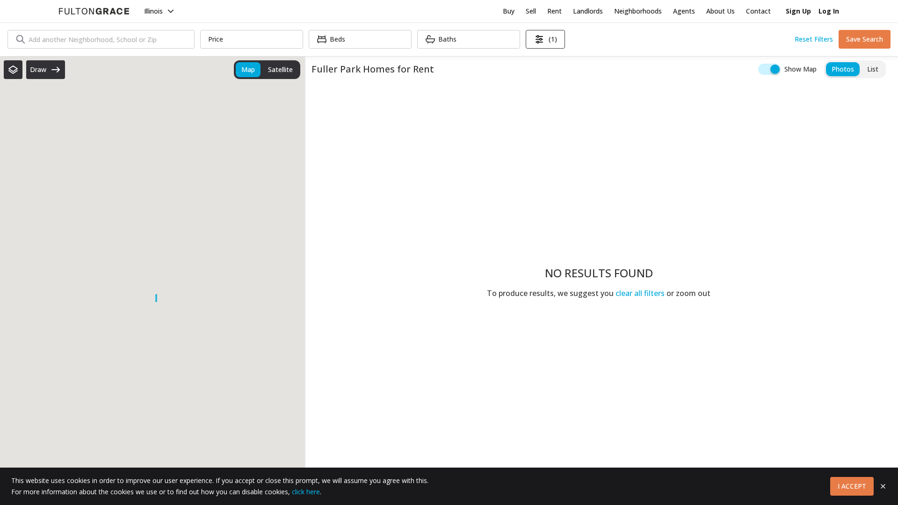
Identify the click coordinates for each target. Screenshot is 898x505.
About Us (720, 11)
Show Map (800, 69)
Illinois (153, 11)
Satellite (280, 69)
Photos (843, 69)
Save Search (864, 39)
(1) (553, 39)
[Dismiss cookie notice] (883, 486)
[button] (13, 69)
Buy (508, 11)
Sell (531, 11)
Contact (758, 11)
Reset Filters (814, 39)
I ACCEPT (852, 486)
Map (248, 69)
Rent (554, 11)
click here (306, 491)
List (872, 69)
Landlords (588, 11)
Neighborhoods (638, 11)
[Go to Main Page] (94, 11)
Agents (684, 11)
